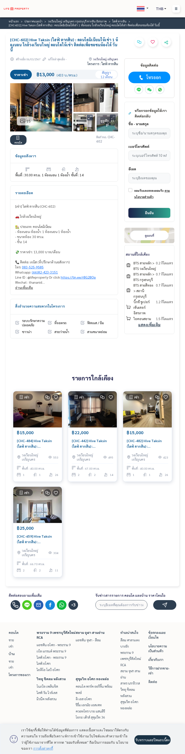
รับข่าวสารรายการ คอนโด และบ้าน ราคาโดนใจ (130, 595)
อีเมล (132, 169)
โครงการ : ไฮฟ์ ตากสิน (102, 64)
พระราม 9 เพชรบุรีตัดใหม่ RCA (130, 658)
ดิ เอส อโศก (84, 699)
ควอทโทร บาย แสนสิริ (90, 711)
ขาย (11, 640)
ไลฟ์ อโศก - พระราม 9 (51, 657)
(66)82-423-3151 (45, 272)
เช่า (11, 646)
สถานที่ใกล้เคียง (138, 254)
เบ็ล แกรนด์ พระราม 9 (51, 651)
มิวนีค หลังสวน (47, 699)
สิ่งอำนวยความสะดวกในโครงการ (40, 306)
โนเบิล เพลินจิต (47, 686)
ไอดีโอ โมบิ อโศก (48, 669)
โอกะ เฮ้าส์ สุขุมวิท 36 (90, 717)
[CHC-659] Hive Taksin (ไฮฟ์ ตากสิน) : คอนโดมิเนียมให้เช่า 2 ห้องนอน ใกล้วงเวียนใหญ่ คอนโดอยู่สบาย (37, 539)
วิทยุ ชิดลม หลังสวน (51, 679)
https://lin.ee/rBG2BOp (78, 277)
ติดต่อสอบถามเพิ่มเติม (25, 595)
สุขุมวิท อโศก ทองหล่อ (92, 679)
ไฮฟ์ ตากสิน (119, 21)
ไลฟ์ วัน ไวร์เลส (47, 692)
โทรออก (153, 77)
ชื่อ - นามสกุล (138, 124)
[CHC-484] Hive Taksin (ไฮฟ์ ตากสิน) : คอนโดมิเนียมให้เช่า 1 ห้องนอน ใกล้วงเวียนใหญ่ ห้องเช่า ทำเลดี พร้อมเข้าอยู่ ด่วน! (36, 444)
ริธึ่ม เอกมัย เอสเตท (89, 705)
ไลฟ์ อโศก (44, 663)
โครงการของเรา (19, 674)
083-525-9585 (33, 267)
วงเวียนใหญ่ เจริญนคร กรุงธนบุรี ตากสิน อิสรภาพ (77, 21)
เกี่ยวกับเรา (155, 659)
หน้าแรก (14, 21)
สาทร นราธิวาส (130, 683)
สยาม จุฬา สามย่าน (90, 632)
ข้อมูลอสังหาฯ (25, 156)
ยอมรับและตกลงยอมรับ (149, 190)
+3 (73, 605)
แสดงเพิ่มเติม (149, 324)
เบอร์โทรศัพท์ (138, 146)
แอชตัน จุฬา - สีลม (88, 640)
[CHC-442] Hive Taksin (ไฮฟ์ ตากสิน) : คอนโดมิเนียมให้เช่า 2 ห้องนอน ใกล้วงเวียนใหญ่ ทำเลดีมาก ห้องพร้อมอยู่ (92, 444)
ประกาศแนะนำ (33, 21)
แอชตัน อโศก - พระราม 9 (54, 645)
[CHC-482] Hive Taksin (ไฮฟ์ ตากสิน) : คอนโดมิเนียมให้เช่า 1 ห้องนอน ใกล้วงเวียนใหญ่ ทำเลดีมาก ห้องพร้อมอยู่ (147, 444)
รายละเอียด (24, 193)
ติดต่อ (152, 681)
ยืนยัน (149, 213)
